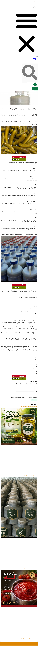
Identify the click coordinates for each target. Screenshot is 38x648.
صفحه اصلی (34, 3)
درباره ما (35, 6)
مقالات (35, 5)
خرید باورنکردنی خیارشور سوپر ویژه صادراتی (30, 475)
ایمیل (36, 395)
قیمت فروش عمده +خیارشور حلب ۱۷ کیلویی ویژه (29, 406)
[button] (26, 33)
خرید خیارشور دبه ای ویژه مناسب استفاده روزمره (29, 569)
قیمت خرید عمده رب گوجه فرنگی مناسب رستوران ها (28, 638)
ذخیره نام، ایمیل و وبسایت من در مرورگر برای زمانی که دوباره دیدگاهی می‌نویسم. (23, 397)
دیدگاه (35, 391)
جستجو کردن (36, 64)
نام (36, 393)
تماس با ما (34, 7)
